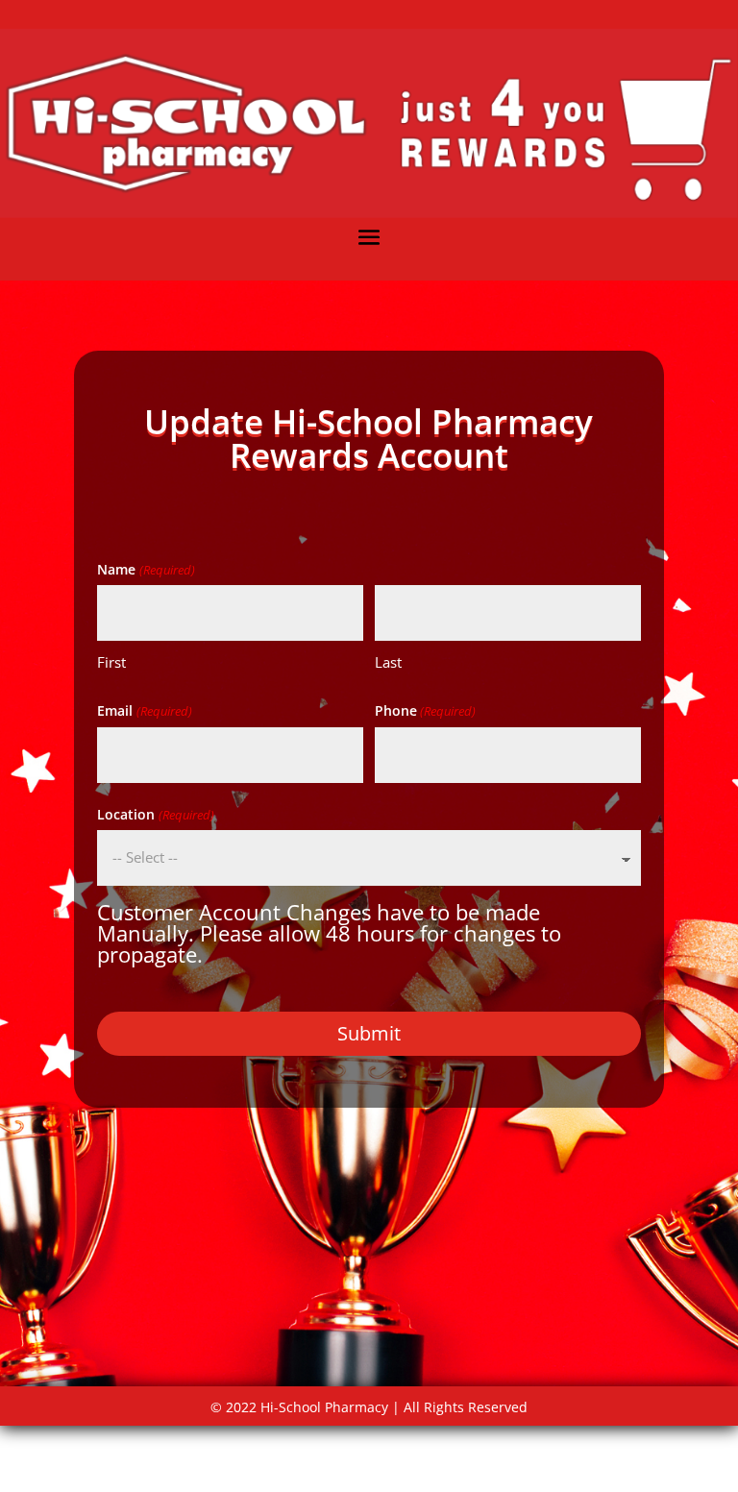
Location (155, 814)
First (111, 662)
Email (144, 710)
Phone (425, 710)
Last (388, 662)
